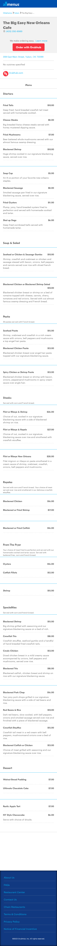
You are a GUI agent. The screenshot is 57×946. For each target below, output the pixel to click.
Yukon (16, 12)
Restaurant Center (14, 892)
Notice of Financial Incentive (20, 928)
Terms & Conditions (15, 914)
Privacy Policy (12, 921)
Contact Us (10, 899)
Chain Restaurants (14, 906)
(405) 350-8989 (14, 31)
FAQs (7, 884)
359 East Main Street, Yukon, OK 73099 (23, 56)
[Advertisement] (28, 851)
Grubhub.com (15, 72)
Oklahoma (7, 12)
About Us (9, 877)
